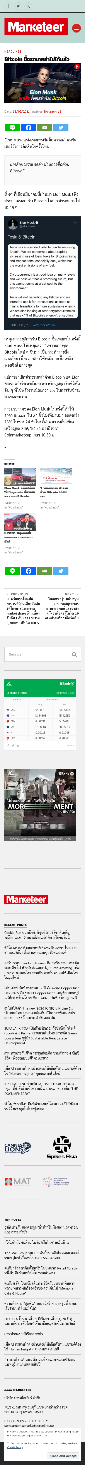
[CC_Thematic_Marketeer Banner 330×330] (40, 839)
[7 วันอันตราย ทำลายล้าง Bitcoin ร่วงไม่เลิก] (56, 477)
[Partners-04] (56, 1182)
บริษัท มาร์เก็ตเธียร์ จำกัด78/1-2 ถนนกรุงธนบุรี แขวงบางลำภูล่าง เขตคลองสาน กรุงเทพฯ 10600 (36, 1405)
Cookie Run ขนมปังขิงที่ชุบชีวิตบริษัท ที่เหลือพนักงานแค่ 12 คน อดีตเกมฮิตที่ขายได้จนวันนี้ (37, 934)
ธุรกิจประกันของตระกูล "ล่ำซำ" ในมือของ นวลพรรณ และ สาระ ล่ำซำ (41, 1229)
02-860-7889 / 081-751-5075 (26, 1421)
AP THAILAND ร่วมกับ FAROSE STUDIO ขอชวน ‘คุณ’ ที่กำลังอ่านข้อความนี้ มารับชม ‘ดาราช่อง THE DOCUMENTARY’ (41, 1088)
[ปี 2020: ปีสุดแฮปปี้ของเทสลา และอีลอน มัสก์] (20, 522)
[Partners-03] (18, 1182)
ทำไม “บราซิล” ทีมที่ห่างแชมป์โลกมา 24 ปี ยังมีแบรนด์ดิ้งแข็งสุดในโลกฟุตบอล (41, 1106)
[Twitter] (60, 127)
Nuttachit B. (53, 111)
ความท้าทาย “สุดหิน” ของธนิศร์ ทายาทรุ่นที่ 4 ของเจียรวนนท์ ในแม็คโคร (40, 1305)
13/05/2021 (21, 111)
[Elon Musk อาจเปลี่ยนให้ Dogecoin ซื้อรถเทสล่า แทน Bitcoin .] (20, 477)
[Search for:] (42, 654)
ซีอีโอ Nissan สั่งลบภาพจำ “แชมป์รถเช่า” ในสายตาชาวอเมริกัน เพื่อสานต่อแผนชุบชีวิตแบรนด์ (41, 950)
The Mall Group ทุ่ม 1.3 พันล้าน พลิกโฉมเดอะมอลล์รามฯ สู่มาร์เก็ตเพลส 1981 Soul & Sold (41, 1255)
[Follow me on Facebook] (8, 6)
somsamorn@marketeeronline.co (29, 1425)
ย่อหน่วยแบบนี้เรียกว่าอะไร (23, 1334)
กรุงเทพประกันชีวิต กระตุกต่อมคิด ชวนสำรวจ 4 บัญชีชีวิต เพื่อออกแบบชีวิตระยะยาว (41, 1055)
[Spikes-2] (61, 1148)
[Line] (12, 127)
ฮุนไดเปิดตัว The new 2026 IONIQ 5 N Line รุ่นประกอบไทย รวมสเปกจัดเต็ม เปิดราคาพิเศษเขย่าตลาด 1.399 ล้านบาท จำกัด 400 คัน (39, 1013)
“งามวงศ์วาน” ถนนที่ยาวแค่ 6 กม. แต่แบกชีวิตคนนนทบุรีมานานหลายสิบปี (39, 1362)
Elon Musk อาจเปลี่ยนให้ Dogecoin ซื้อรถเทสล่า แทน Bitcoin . (19, 492)
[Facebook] (28, 127)
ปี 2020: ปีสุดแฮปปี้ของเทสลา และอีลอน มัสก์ (18, 537)
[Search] (28, 6)
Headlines (13, 51)
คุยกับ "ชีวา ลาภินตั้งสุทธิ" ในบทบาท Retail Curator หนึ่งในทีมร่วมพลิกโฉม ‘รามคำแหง (41, 1270)
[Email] (44, 127)
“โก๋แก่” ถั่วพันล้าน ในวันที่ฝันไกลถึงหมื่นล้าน (36, 1242)
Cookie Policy (15, 1447)
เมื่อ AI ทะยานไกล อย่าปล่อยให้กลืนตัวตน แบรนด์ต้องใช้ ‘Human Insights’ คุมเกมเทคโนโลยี (42, 1070)
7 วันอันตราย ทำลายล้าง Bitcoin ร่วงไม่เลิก (54, 492)
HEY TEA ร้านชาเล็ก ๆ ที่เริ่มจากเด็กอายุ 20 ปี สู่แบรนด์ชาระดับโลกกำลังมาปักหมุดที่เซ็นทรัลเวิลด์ (39, 1321)
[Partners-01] (18, 1148)
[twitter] (18, 6)
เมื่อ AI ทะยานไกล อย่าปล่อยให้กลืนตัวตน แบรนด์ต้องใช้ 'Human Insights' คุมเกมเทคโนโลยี (42, 1346)
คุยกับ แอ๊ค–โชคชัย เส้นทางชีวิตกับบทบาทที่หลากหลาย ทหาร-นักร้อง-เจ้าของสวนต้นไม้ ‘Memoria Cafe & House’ (39, 1288)
